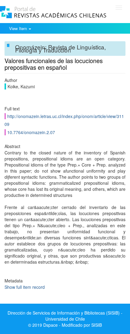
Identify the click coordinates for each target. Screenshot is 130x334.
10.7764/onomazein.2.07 (31, 132)
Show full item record (25, 287)
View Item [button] (18, 28)
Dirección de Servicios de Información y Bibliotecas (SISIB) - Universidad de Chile (65, 316)
